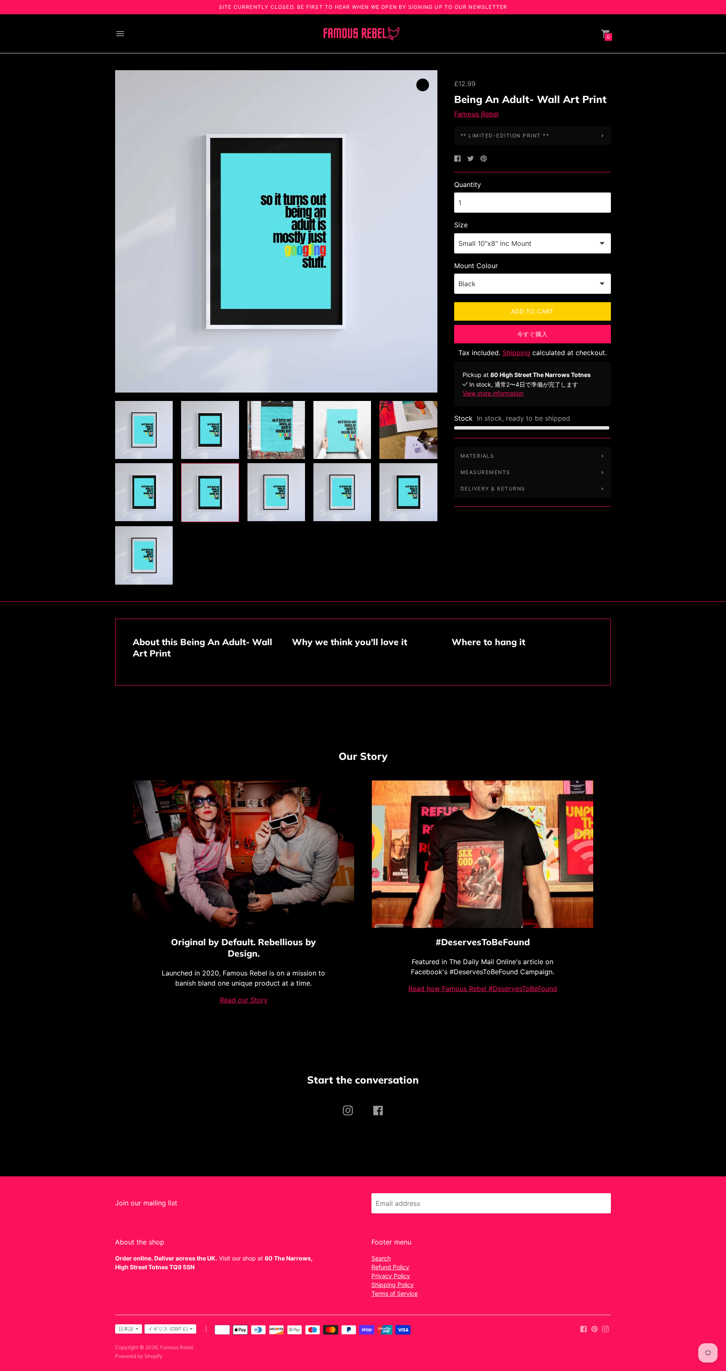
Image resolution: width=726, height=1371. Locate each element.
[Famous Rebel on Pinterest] (594, 1328)
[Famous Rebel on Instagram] (605, 1328)
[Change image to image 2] (210, 430)
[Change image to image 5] (408, 430)
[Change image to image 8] (276, 492)
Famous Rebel (476, 114)
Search (381, 1258)
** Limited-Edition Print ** (505, 135)
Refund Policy (390, 1267)
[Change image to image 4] (342, 430)
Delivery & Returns (493, 488)
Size (461, 225)
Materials (477, 456)
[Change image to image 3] (276, 430)
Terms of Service (394, 1293)
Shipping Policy (392, 1284)
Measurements (485, 472)
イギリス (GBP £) (168, 1329)
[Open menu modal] (120, 34)
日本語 (126, 1329)
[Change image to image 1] (144, 430)
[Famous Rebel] (361, 34)
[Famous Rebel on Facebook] (583, 1328)
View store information (493, 393)
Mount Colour (476, 265)
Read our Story (244, 1000)
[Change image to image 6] (144, 492)
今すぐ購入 (532, 333)
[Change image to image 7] (210, 492)
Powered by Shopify (139, 1356)
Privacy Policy (390, 1275)
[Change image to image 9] (342, 492)
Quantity (467, 184)
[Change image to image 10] (408, 492)
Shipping (516, 352)
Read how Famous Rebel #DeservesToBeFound (482, 988)
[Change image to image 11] (144, 555)
